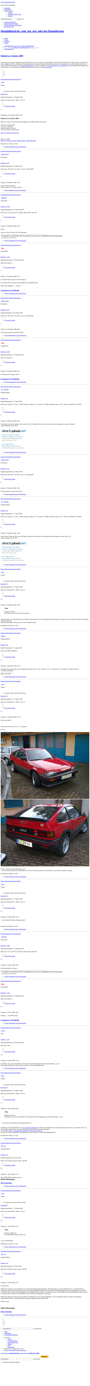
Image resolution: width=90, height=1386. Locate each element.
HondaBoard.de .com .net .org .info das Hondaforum (32, 31)
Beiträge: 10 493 (5, 206)
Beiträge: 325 (4, 1155)
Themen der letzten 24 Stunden (12, 25)
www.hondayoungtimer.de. (29, 1127)
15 (1, 1006)
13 (1, 911)
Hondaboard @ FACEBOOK (10, 290)
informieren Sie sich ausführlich (58, 65)
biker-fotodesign (6, 1183)
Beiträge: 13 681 (5, 257)
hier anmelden (48, 67)
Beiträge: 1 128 (5, 1039)
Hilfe (6, 64)
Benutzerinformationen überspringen (11, 79)
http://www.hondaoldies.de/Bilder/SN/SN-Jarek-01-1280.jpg (25, 1131)
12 (1, 711)
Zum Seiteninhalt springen (8, 2)
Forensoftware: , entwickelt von (20, 1353)
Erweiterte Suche (9, 27)
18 (1, 1168)
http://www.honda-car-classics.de (10, 133)
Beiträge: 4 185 (5, 163)
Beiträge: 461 (4, 645)
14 (1, 959)
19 (1, 1220)
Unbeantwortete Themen (11, 23)
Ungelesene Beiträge (10, 22)
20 (1, 1276)
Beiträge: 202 (4, 398)
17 (1, 1102)
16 (1, 1054)
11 (1, 660)
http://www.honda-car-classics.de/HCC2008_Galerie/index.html (18, 140)
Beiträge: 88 (4, 94)
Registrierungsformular (27, 65)
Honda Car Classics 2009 (12, 56)
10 (1, 599)
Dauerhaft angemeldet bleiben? (11, 1362)
